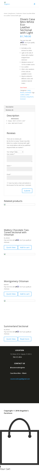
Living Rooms (11, 13)
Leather (22, 95)
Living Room (29, 97)
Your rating (10, 152)
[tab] (19, 106)
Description (9, 107)
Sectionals (19, 13)
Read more (24, 339)
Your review (11, 154)
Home (5, 13)
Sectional (22, 99)
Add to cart (24, 247)
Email (9, 174)
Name (9, 166)
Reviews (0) (9, 110)
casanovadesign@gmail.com (20, 379)
